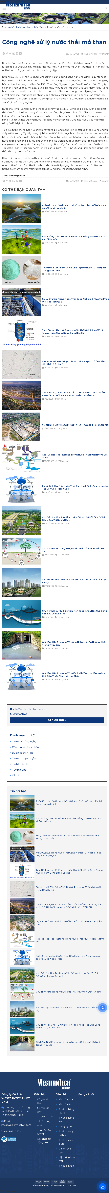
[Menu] (4, 8)
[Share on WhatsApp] (3, 53)
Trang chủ (9, 27)
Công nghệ (65, 1126)
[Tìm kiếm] (106, 8)
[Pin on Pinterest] (17, 53)
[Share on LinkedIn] (20, 53)
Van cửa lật (65, 1104)
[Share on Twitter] (10, 53)
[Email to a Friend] (13, 53)
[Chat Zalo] (102, 1186)
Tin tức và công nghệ (26, 27)
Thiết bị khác (66, 1165)
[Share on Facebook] (7, 53)
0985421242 (20, 714)
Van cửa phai (66, 1099)
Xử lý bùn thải (45, 1116)
